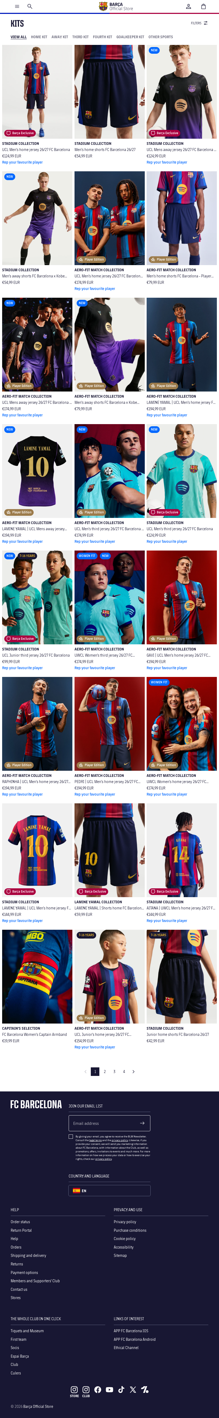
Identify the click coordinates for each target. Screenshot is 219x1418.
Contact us (19, 1289)
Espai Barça (20, 1356)
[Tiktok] (121, 1389)
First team (18, 1339)
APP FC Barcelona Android (135, 1339)
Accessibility (124, 1247)
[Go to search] (30, 6)
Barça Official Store (38, 1406)
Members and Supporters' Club (35, 1280)
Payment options (24, 1272)
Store (74, 1396)
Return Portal (21, 1230)
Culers (16, 1373)
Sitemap (120, 1255)
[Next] (133, 1071)
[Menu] (17, 6)
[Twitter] (133, 1389)
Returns (17, 1264)
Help (14, 1238)
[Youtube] (109, 1389)
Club (14, 1364)
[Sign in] (188, 6)
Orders (16, 1247)
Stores (16, 1297)
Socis (15, 1347)
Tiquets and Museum (27, 1330)
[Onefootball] (144, 1389)
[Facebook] (97, 1389)
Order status (20, 1221)
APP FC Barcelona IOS (131, 1330)
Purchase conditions (130, 1230)
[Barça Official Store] (115, 6)
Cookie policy (125, 1238)
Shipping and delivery (28, 1255)
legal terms (95, 1140)
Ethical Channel (126, 1347)
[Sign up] (142, 1123)
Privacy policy (125, 1221)
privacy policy (120, 1140)
